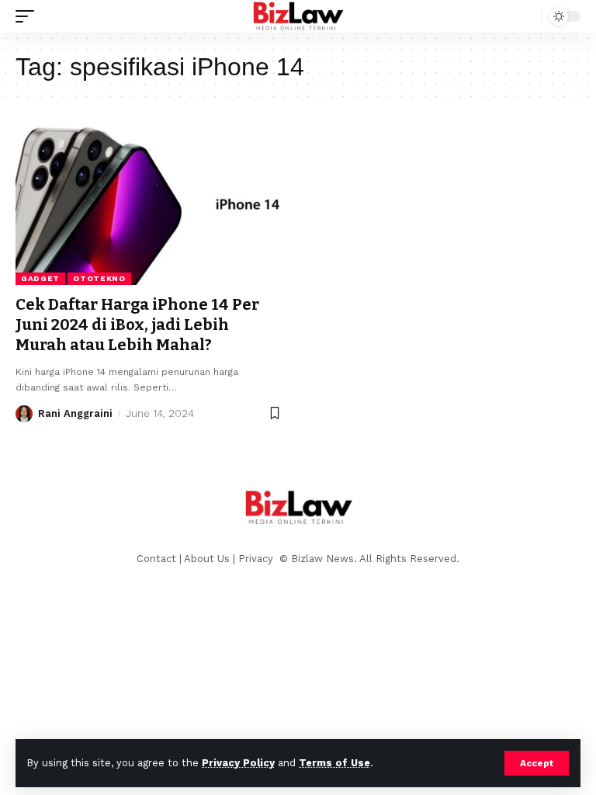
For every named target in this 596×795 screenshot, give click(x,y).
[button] (536, 763)
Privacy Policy (238, 763)
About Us (207, 558)
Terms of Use (334, 763)
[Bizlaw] (297, 16)
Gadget (40, 278)
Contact (156, 558)
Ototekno (99, 278)
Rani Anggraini (75, 413)
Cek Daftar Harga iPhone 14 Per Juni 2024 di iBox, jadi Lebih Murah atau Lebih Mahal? (137, 324)
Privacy (257, 558)
